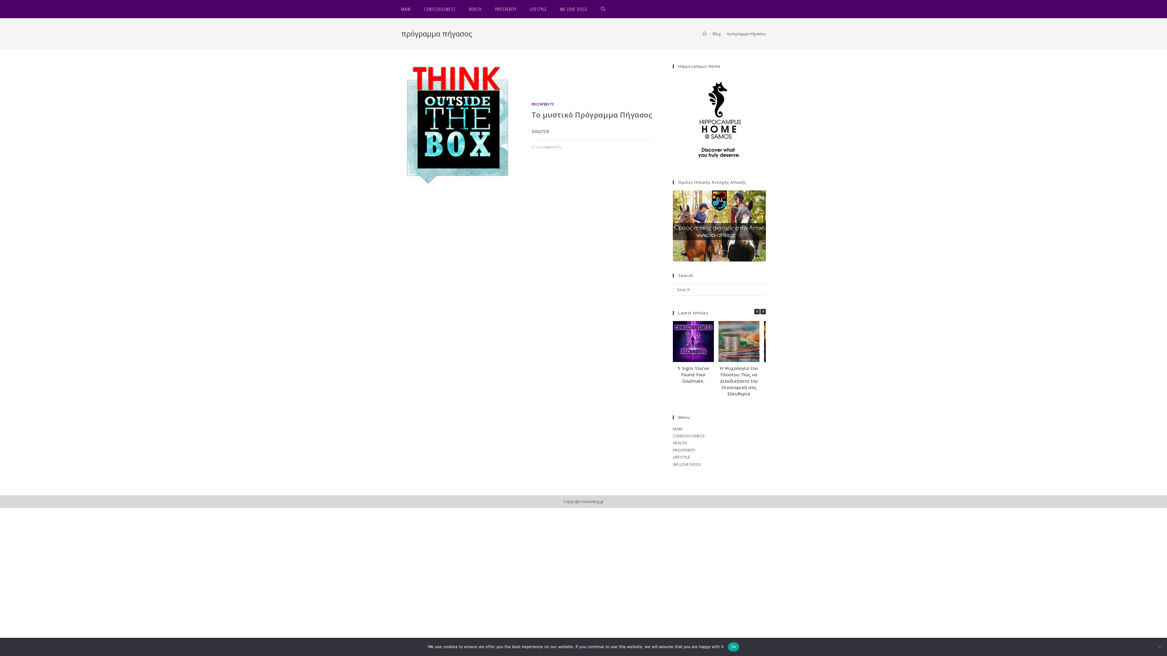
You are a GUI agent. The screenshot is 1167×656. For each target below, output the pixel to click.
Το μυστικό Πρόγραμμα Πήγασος (592, 115)
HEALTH (680, 443)
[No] (1159, 647)
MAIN (677, 429)
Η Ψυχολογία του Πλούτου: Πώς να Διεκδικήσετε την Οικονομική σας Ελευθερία (739, 381)
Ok (733, 646)
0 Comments (549, 147)
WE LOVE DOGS (687, 464)
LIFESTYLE (681, 457)
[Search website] (603, 9)
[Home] (705, 33)
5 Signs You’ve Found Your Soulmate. (693, 374)
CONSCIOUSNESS (689, 436)
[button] (763, 311)
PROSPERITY (543, 104)
